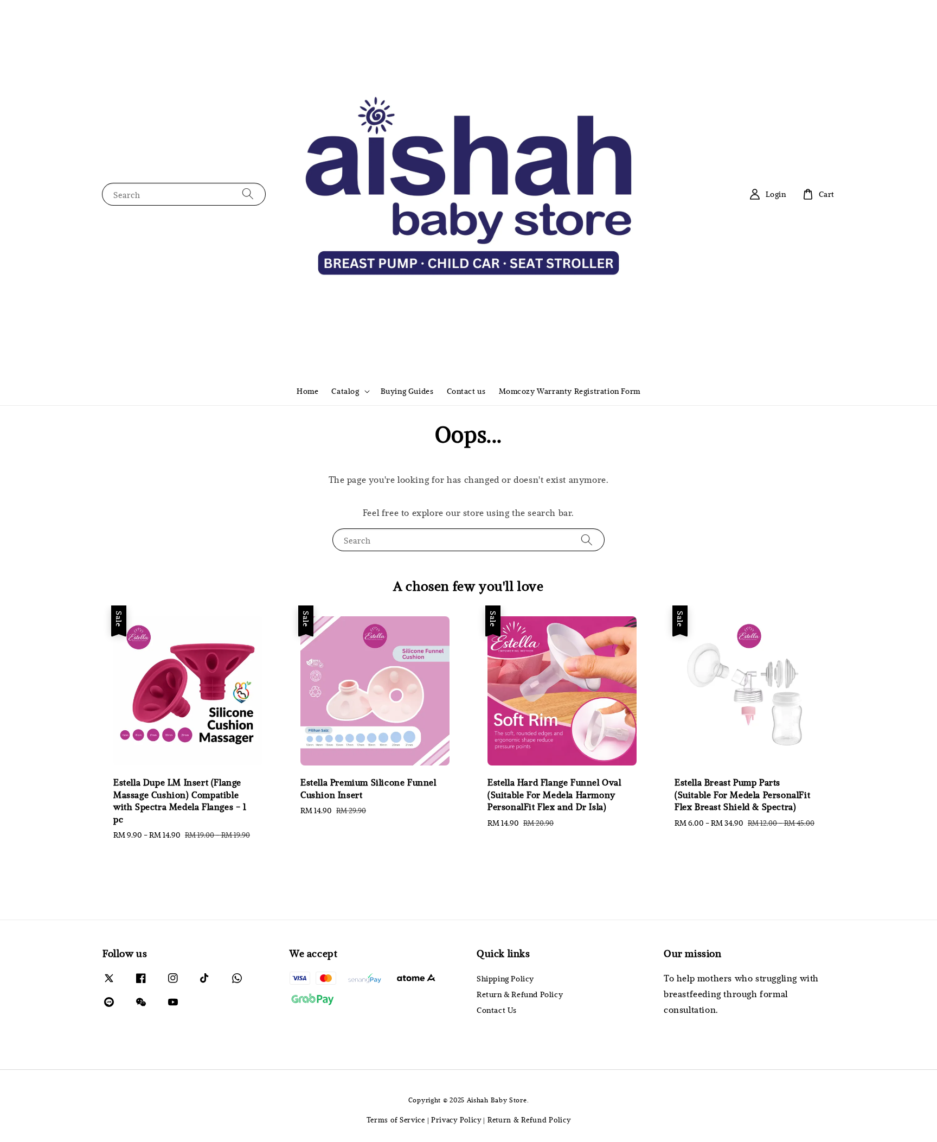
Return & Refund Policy (520, 994)
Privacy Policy (456, 1120)
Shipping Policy (505, 979)
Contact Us (497, 1010)
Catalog (345, 391)
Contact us (466, 391)
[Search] (247, 194)
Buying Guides (407, 391)
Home (307, 391)
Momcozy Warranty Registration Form (569, 391)
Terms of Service (396, 1120)
